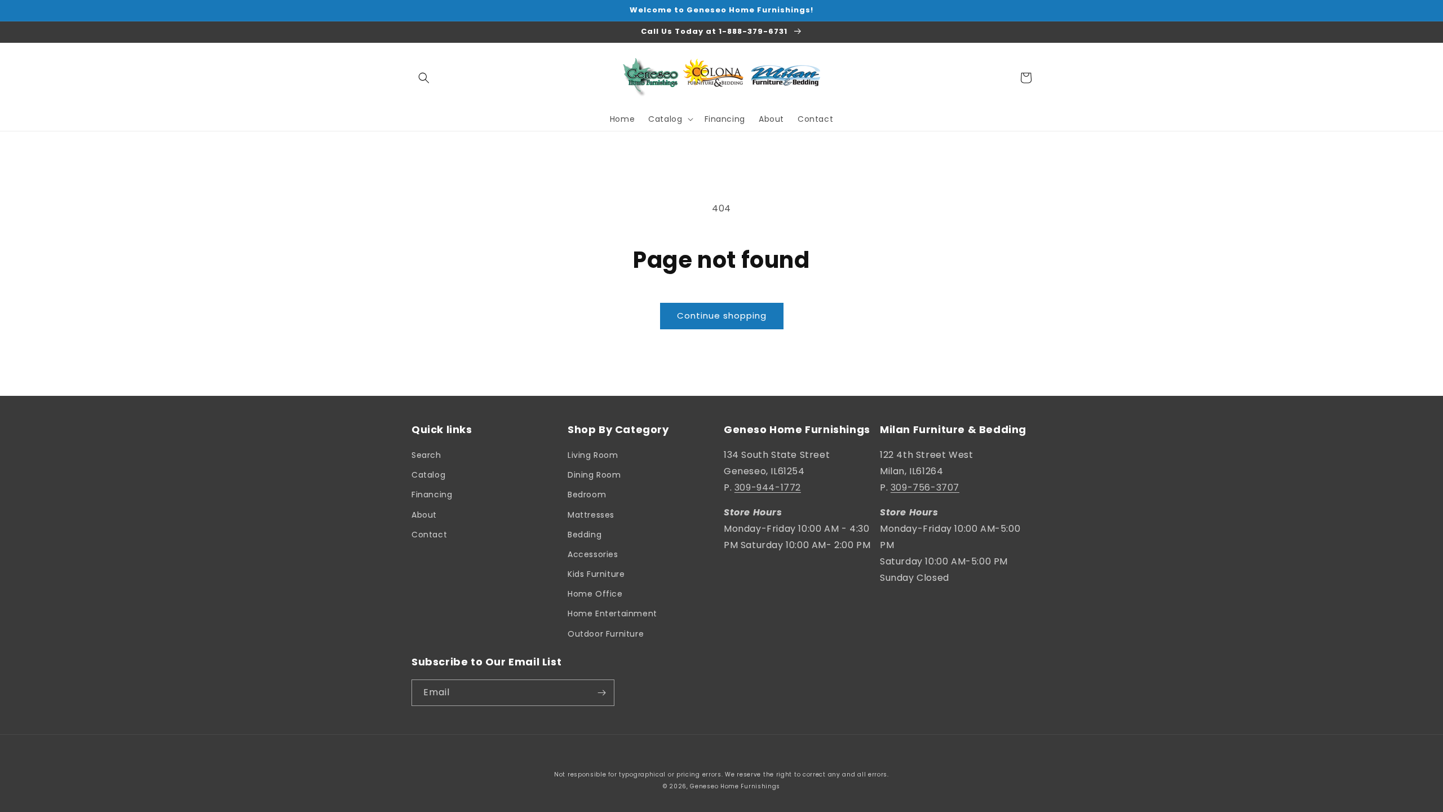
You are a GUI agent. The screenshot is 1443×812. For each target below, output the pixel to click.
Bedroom (587, 494)
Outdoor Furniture (606, 633)
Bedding (584, 534)
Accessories (593, 554)
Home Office (595, 593)
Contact (429, 534)
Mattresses (591, 514)
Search (426, 455)
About (424, 514)
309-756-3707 (925, 487)
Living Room (593, 455)
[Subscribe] (601, 692)
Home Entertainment (612, 613)
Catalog (428, 474)
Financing (431, 494)
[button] (423, 77)
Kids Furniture (596, 574)
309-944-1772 (767, 487)
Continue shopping (722, 315)
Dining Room (594, 474)
